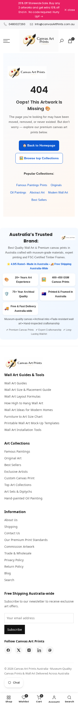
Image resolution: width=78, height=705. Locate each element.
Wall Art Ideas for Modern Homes (28, 410)
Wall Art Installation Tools (22, 430)
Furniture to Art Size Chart (23, 416)
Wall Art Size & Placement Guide (27, 390)
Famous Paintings (17, 451)
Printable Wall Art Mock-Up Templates (31, 423)
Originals (56, 185)
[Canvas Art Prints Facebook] (8, 650)
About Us (11, 520)
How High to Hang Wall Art (23, 403)
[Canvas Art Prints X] (19, 650)
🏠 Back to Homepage (39, 145)
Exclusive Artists (16, 471)
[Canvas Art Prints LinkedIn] (39, 650)
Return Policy (13, 566)
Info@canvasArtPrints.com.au (55, 24)
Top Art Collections (17, 485)
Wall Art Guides (15, 383)
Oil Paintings (18, 192)
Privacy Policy (14, 560)
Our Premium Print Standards (26, 540)
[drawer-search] (61, 40)
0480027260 (17, 24)
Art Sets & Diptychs (18, 491)
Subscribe (14, 629)
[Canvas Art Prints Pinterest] (50, 650)
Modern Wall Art (58, 192)
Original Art (12, 458)
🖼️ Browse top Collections (39, 158)
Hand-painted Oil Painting (23, 498)
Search (9, 580)
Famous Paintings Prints (31, 185)
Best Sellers (39, 199)
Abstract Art (37, 192)
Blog (7, 573)
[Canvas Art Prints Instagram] (29, 650)
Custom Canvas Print (19, 478)
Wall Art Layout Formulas (22, 396)
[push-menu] (6, 41)
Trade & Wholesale (17, 553)
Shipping (11, 527)
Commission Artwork (19, 546)
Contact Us (12, 533)
